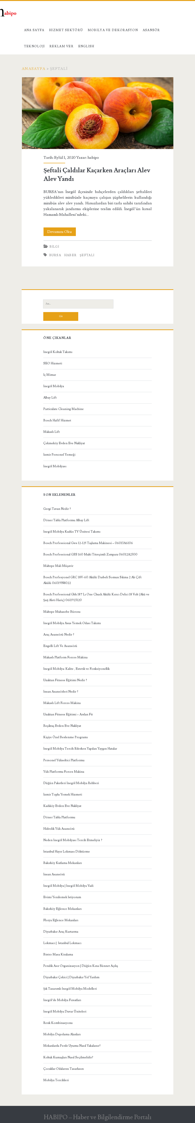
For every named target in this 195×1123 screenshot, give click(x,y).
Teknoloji (34, 46)
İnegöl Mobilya (53, 386)
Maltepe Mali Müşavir (58, 566)
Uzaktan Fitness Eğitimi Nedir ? (65, 680)
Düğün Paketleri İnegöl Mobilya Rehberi (71, 783)
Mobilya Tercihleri (56, 1080)
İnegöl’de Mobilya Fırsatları (62, 1000)
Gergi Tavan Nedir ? (57, 509)
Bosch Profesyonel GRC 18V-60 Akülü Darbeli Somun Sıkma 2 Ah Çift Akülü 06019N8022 (92, 580)
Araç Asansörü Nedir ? (58, 634)
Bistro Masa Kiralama (58, 954)
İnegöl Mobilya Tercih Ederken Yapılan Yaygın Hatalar (80, 749)
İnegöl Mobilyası (54, 466)
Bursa (55, 255)
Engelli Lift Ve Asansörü (60, 646)
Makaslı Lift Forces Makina (62, 703)
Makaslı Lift (51, 432)
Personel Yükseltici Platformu (63, 760)
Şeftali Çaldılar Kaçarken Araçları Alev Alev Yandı (97, 113)
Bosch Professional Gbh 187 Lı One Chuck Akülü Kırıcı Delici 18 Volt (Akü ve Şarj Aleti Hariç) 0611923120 (96, 597)
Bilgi (54, 247)
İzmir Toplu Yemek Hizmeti (62, 794)
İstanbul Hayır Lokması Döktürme (66, 851)
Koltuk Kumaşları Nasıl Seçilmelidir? (68, 1057)
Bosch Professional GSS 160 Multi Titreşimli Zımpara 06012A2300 (90, 554)
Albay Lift (50, 398)
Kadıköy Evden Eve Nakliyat (62, 806)
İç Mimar (49, 375)
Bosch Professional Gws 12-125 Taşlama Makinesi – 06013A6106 (88, 543)
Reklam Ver (61, 46)
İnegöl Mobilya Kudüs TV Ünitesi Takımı (71, 532)
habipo (93, 157)
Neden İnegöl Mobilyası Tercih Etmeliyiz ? (72, 840)
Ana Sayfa (34, 30)
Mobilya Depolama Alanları (62, 1034)
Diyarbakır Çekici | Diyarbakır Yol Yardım (71, 977)
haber (70, 255)
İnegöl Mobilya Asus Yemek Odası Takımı (72, 623)
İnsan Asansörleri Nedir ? (60, 692)
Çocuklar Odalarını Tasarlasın (63, 1069)
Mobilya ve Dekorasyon (113, 30)
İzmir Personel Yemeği (59, 455)
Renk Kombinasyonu (58, 1023)
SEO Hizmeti (52, 363)
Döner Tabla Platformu (59, 817)
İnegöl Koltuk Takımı (57, 352)
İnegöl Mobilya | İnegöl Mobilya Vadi (68, 886)
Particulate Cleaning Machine (63, 409)
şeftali (87, 255)
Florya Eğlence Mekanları (60, 920)
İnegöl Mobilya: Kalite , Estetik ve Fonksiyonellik (76, 669)
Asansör (151, 30)
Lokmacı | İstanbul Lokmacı (62, 943)
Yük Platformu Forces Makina (63, 772)
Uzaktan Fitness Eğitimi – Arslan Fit (68, 714)
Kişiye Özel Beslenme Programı (65, 737)
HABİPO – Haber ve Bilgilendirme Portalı (97, 1117)
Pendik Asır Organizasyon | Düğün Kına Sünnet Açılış (80, 966)
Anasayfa (33, 68)
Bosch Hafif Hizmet (57, 420)
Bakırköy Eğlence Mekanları (62, 909)
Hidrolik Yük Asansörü (59, 829)
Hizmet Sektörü (66, 30)
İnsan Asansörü (54, 874)
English (86, 46)
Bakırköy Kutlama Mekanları (62, 863)
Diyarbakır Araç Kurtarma (60, 932)
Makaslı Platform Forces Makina (65, 657)
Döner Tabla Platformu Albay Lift (66, 520)
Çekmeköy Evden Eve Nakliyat (64, 443)
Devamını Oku (61, 232)
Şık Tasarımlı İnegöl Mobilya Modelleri (70, 989)
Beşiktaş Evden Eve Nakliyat (62, 726)
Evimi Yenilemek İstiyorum (62, 897)
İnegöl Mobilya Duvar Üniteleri (64, 1011)
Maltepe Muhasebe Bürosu (61, 612)
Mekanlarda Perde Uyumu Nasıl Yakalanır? (72, 1046)
